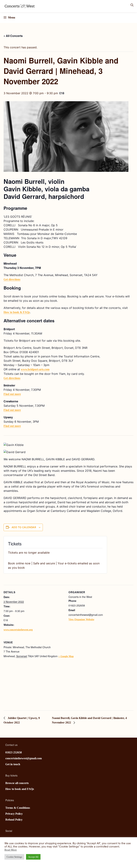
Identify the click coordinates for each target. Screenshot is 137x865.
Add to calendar (24, 527)
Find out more (12, 394)
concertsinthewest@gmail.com (23, 758)
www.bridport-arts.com (35, 369)
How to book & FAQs (17, 312)
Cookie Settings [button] (14, 857)
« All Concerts (13, 36)
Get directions (12, 279)
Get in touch (12, 764)
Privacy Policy (14, 813)
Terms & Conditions (17, 807)
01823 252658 (13, 752)
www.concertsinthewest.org (18, 629)
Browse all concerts (17, 783)
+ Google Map (66, 656)
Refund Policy (13, 819)
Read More (10, 849)
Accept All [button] (33, 857)
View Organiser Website (81, 619)
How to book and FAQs (19, 788)
